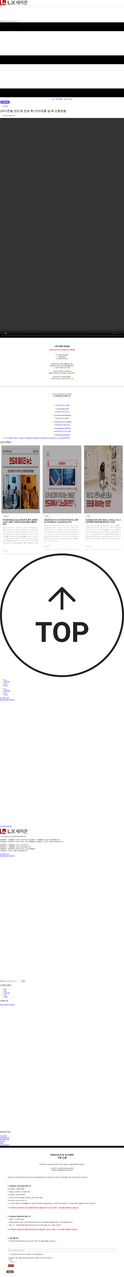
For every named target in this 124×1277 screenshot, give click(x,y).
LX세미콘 (10, 438)
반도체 (21, 438)
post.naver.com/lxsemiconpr (63, 415)
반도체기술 (51, 438)
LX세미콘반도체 (64, 438)
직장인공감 (43, 438)
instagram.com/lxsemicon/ (62, 435)
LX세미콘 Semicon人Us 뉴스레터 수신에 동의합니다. (27, 1254)
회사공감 (36, 438)
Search (2, 21)
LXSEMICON (28, 438)
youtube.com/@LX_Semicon (62, 421)
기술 (65, 99)
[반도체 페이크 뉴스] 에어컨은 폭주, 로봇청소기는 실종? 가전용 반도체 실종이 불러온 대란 (20, 522)
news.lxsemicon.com (63, 408)
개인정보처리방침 (6, 826)
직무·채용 (59, 99)
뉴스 (53, 99)
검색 (23, 981)
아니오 (12, 1261)
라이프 (70, 99)
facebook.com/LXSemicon (63, 428)
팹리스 (16, 438)
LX (57, 438)
